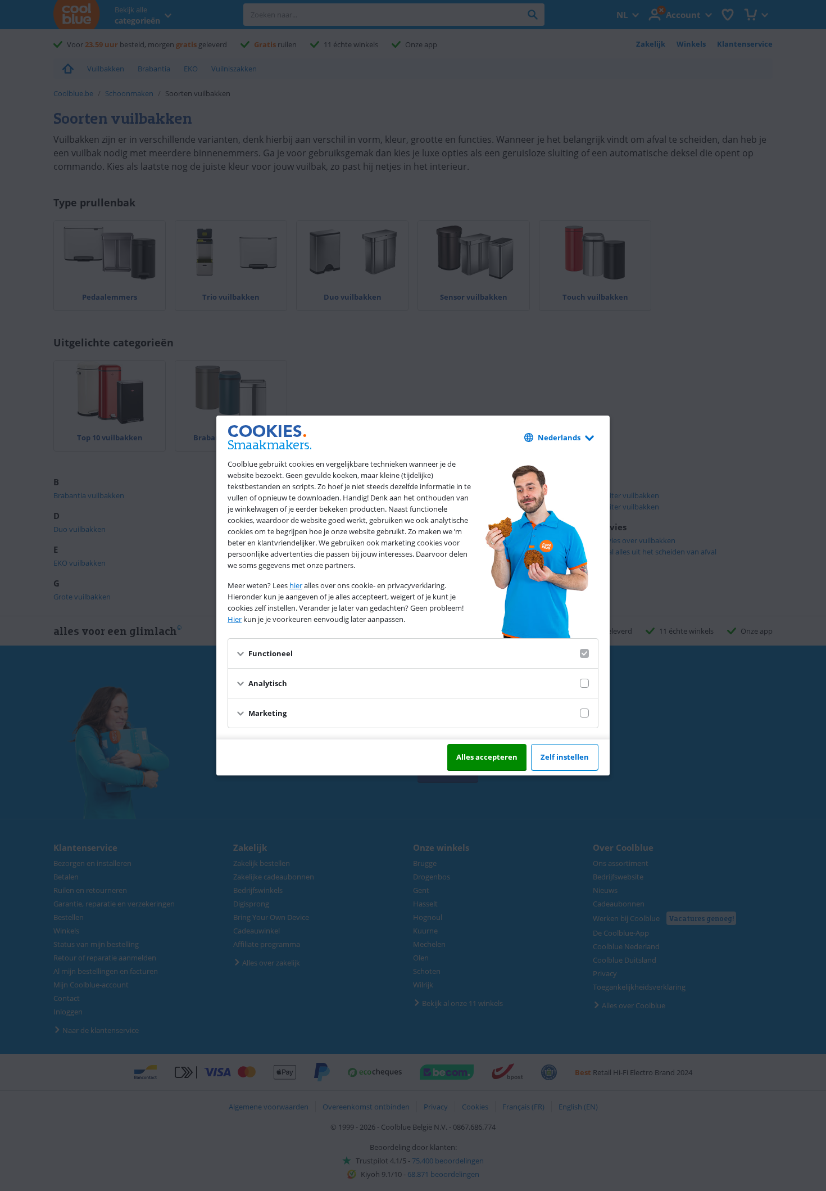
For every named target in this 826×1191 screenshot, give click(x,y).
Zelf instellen (565, 757)
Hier (235, 619)
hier (295, 585)
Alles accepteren (487, 757)
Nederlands (559, 437)
